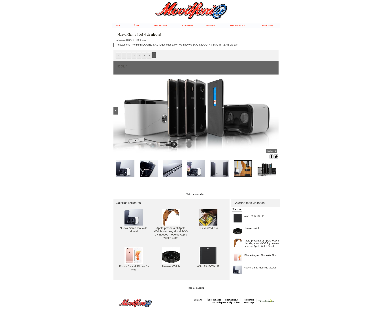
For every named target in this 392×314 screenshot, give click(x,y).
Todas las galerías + (196, 194)
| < (118, 55)
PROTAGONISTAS (237, 25)
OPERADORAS (267, 25)
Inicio (118, 25)
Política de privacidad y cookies (225, 302)
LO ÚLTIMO (135, 25)
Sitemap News (231, 299)
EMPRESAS (210, 25)
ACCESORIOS (187, 25)
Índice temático (214, 299)
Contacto (198, 299)
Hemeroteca (248, 299)
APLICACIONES (160, 25)
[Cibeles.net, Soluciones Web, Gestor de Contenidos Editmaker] (266, 301)
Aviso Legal (249, 302)
